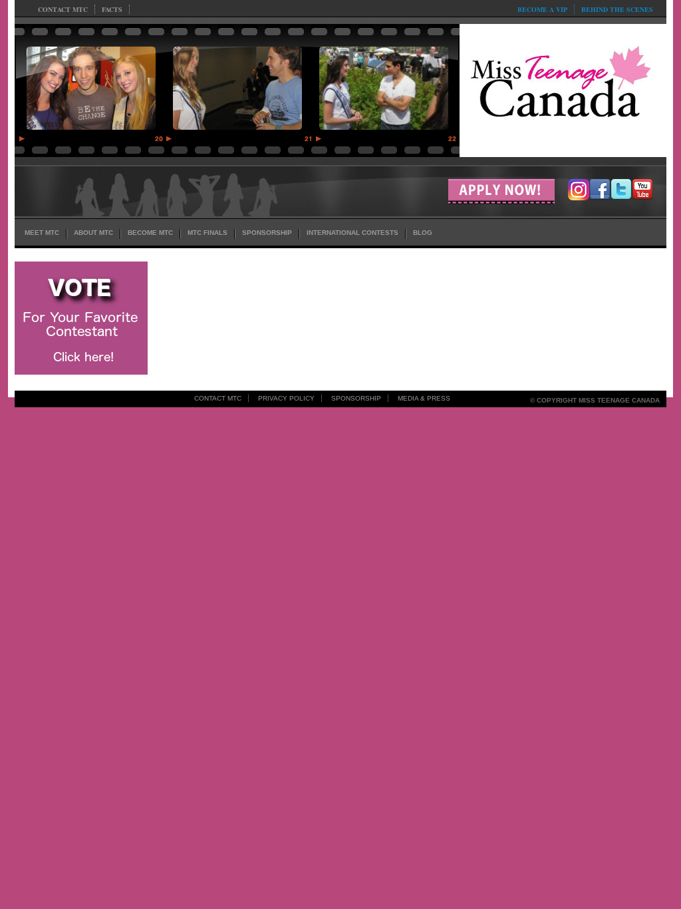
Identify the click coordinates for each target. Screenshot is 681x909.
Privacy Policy (286, 398)
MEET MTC (42, 232)
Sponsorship (356, 398)
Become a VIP (542, 9)
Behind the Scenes (617, 9)
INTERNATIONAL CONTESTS (352, 232)
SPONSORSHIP (267, 232)
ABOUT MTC (93, 232)
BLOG (422, 232)
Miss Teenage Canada (563, 87)
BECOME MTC (150, 232)
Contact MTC (63, 9)
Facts (112, 9)
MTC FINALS (207, 232)
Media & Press (424, 398)
